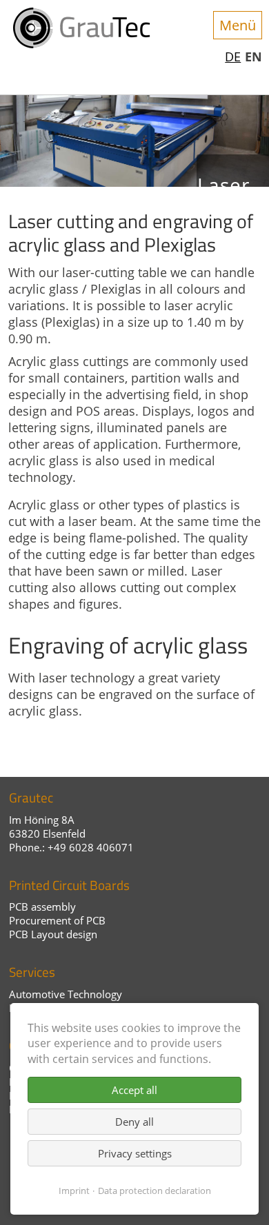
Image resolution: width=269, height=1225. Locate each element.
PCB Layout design (53, 934)
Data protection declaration (154, 1190)
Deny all (134, 1121)
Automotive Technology (65, 994)
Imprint (74, 1190)
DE (233, 56)
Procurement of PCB (57, 920)
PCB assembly (42, 906)
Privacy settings (135, 1153)
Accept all (134, 1090)
